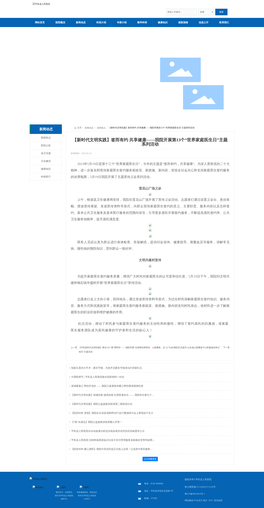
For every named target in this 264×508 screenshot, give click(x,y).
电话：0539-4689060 (153, 483)
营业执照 (218, 500)
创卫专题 (46, 153)
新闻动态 (89, 128)
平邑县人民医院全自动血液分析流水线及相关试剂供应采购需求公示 (108, 431)
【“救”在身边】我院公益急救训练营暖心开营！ (96, 422)
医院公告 (46, 145)
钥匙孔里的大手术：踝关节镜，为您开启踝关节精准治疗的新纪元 (106, 368)
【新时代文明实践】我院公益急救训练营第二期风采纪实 (101, 404)
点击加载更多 (150, 459)
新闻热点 (46, 137)
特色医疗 (46, 176)
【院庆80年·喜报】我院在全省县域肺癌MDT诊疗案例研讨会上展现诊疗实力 (112, 413)
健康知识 (46, 169)
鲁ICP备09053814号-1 (195, 494)
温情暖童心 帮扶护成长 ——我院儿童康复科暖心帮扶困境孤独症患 (107, 386)
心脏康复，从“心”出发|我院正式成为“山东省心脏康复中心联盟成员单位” (186, 347)
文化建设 (46, 161)
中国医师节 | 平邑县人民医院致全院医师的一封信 (97, 377)
